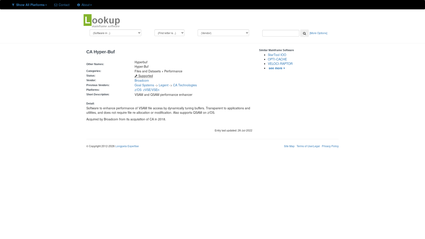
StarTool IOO (277, 54)
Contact (64, 4)
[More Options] (318, 33)
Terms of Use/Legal (308, 146)
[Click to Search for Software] (304, 33)
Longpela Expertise (127, 146)
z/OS (139, 89)
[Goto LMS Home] (101, 20)
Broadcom (142, 80)
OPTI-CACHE (277, 59)
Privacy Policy (330, 146)
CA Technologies (185, 85)
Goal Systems (144, 85)
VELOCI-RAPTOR (280, 63)
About (85, 4)
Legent (163, 85)
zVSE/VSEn (152, 89)
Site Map (289, 146)
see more (275, 68)
